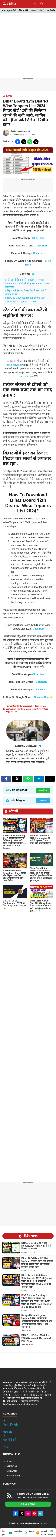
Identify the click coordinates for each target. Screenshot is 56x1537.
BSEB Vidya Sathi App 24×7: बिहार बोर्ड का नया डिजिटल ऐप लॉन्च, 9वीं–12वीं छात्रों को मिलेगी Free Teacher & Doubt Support (14, 842)
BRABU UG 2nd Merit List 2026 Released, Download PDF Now (36, 1338)
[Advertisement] (28, 48)
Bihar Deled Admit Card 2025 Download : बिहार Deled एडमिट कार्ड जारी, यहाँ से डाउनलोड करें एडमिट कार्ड (41, 906)
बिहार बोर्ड (23, 10)
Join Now (43, 790)
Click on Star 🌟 (43, 697)
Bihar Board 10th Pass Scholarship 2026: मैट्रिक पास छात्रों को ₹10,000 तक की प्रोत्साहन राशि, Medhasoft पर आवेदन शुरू (37, 1281)
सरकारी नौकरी (37, 10)
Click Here (38, 238)
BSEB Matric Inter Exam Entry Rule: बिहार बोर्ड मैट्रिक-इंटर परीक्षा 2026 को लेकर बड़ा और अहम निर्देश (14, 875)
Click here (41, 245)
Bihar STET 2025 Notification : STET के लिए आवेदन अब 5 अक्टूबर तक (14, 905)
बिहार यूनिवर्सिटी (9, 10)
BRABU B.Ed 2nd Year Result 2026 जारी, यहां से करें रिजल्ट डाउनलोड (36, 1246)
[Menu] (51, 4)
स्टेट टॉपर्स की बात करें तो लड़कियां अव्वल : (24, 280)
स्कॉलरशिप (18, 1531)
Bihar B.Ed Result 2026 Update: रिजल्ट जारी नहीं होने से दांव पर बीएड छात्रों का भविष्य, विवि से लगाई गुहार (37, 1263)
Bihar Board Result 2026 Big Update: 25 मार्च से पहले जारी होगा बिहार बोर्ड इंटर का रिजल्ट (40, 839)
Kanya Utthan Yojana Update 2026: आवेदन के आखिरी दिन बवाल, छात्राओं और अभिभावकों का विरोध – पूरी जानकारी (36, 1321)
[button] (41, 4)
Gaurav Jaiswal (20, 131)
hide (34, 274)
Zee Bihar (9, 4)
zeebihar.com (14, 365)
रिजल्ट (6, 1447)
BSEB (9, 96)
